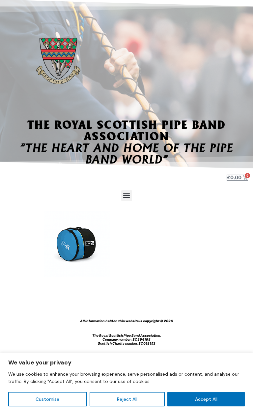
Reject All (127, 399)
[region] (126, 382)
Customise (47, 399)
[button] (126, 195)
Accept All (206, 399)
